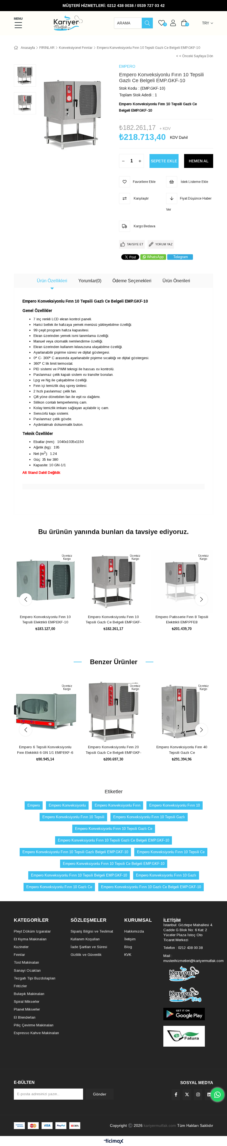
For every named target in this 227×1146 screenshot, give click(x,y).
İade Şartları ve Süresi (89, 947)
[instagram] (198, 1094)
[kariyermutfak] (188, 973)
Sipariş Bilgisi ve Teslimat (92, 931)
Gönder (99, 1094)
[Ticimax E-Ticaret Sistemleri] (113, 1142)
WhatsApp (155, 257)
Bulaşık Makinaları (29, 994)
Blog (128, 947)
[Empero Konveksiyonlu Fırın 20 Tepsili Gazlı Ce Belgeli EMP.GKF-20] (113, 711)
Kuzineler (21, 947)
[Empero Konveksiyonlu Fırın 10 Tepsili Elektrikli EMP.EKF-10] (45, 581)
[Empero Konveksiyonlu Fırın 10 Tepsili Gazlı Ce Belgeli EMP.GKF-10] (113, 581)
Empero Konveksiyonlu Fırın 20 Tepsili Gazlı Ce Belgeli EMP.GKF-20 (113, 750)
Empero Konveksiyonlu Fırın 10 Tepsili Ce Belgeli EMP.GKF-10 (113, 864)
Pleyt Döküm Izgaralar (32, 931)
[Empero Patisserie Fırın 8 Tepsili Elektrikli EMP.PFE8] (181, 581)
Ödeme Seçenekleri (131, 280)
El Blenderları (24, 1017)
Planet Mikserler (27, 1009)
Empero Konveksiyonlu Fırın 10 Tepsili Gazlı (149, 817)
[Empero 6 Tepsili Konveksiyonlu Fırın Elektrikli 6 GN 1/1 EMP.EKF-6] (45, 711)
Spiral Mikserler (26, 1001)
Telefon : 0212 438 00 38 (183, 948)
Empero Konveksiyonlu (67, 805)
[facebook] (176, 1094)
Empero (33, 805)
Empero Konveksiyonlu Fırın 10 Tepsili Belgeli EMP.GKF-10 (79, 875)
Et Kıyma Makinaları (30, 939)
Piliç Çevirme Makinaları (33, 1025)
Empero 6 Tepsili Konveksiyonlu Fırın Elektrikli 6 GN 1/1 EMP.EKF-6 (45, 750)
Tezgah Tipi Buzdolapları (34, 978)
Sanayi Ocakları (27, 970)
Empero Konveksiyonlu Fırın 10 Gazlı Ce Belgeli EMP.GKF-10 (151, 887)
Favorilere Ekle (39, 602)
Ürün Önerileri (176, 280)
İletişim (130, 939)
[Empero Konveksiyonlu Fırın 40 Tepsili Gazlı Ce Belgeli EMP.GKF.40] (181, 711)
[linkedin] (209, 1094)
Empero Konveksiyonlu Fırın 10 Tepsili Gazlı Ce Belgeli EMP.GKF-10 (113, 620)
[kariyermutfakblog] (188, 994)
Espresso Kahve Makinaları (36, 1033)
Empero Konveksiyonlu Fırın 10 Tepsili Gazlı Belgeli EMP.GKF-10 (75, 852)
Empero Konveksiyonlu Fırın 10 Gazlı (166, 875)
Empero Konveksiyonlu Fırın (117, 805)
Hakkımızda (134, 931)
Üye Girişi (173, 23)
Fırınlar (19, 955)
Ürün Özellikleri (52, 280)
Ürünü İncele (51, 602)
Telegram (180, 257)
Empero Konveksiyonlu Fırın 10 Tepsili (73, 817)
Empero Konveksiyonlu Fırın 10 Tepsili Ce (171, 852)
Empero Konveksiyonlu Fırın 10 (174, 805)
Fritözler (20, 986)
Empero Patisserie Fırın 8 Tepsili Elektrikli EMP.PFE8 (182, 619)
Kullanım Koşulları (85, 939)
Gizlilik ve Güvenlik (86, 955)
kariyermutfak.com (160, 1125)
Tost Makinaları (26, 962)
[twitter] (187, 1094)
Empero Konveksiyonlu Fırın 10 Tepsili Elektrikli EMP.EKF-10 (45, 619)
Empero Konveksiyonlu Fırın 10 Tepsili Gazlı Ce (113, 829)
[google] (188, 1014)
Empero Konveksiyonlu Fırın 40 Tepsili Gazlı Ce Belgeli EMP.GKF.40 (181, 750)
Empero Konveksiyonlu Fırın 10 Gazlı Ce (59, 887)
